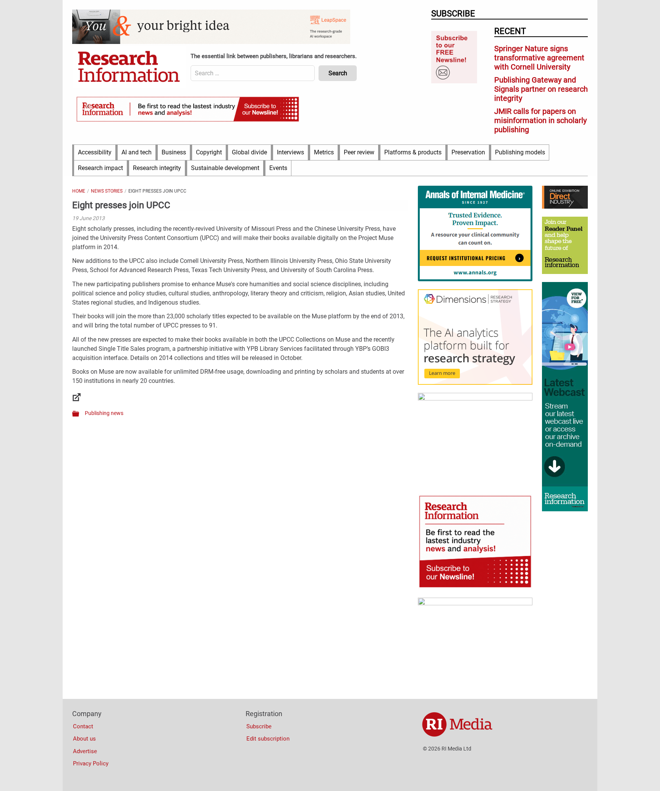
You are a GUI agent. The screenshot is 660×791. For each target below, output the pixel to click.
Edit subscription (268, 738)
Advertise (85, 751)
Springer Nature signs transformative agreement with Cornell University (539, 57)
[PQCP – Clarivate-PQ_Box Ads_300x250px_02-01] (475, 603)
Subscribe (259, 726)
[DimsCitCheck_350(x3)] (475, 399)
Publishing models (520, 152)
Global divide (249, 152)
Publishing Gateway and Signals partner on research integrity (541, 89)
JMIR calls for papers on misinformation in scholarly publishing (540, 120)
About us (84, 738)
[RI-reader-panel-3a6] (565, 272)
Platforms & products (413, 152)
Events (278, 168)
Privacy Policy (90, 763)
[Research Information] (129, 67)
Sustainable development (225, 168)
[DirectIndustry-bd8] (565, 207)
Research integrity (157, 168)
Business (174, 152)
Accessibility (95, 152)
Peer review (359, 152)
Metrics (324, 152)
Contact (83, 726)
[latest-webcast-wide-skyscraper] (565, 509)
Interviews (290, 152)
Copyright (209, 152)
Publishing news (104, 413)
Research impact (100, 168)
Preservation (468, 152)
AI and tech (136, 152)
